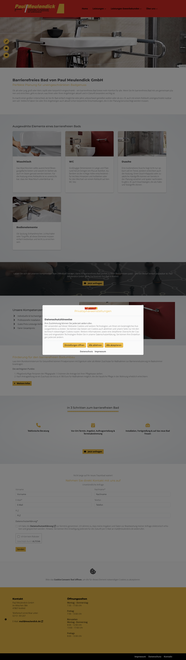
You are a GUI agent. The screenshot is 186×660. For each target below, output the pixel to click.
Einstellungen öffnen (74, 345)
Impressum (100, 351)
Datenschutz (86, 351)
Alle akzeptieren (113, 345)
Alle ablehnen (95, 345)
